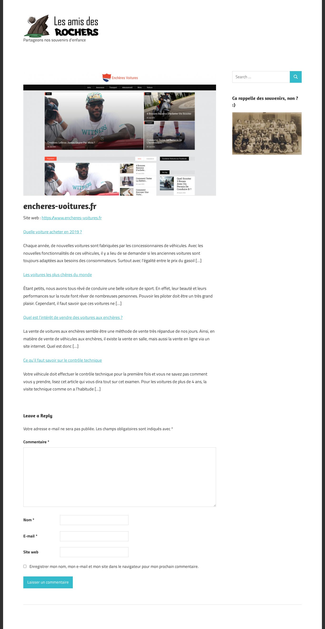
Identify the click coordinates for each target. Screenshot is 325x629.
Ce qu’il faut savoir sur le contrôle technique (62, 360)
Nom (28, 520)
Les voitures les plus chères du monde (57, 274)
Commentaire (36, 442)
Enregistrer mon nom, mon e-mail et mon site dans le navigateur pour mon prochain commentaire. (114, 566)
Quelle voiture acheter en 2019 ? (52, 232)
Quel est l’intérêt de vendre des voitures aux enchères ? (73, 317)
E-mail (30, 536)
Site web (30, 552)
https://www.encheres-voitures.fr (72, 218)
